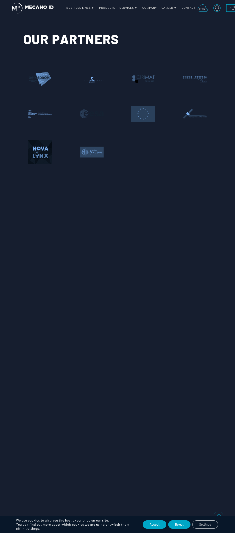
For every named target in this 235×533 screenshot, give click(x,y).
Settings (205, 524)
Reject (179, 524)
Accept (154, 524)
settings (32, 528)
